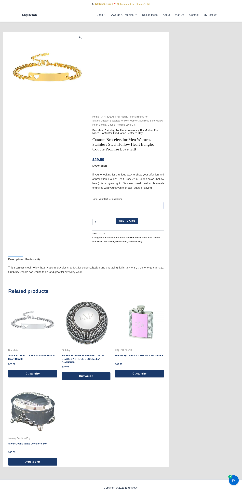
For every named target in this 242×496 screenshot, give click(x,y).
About (166, 14)
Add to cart (127, 220)
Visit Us (179, 14)
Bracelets (97, 130)
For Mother (146, 130)
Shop (100, 14)
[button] (104, 15)
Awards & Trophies (122, 14)
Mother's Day (135, 133)
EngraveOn (29, 14)
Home (95, 116)
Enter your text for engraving (107, 199)
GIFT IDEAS (108, 116)
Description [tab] (15, 259)
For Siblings (136, 116)
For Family (122, 116)
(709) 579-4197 (103, 4)
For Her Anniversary (127, 130)
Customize (33, 373)
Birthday (109, 130)
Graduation (119, 133)
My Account (210, 14)
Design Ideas (150, 14)
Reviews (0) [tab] (32, 259)
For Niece (97, 241)
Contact (193, 14)
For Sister (106, 133)
